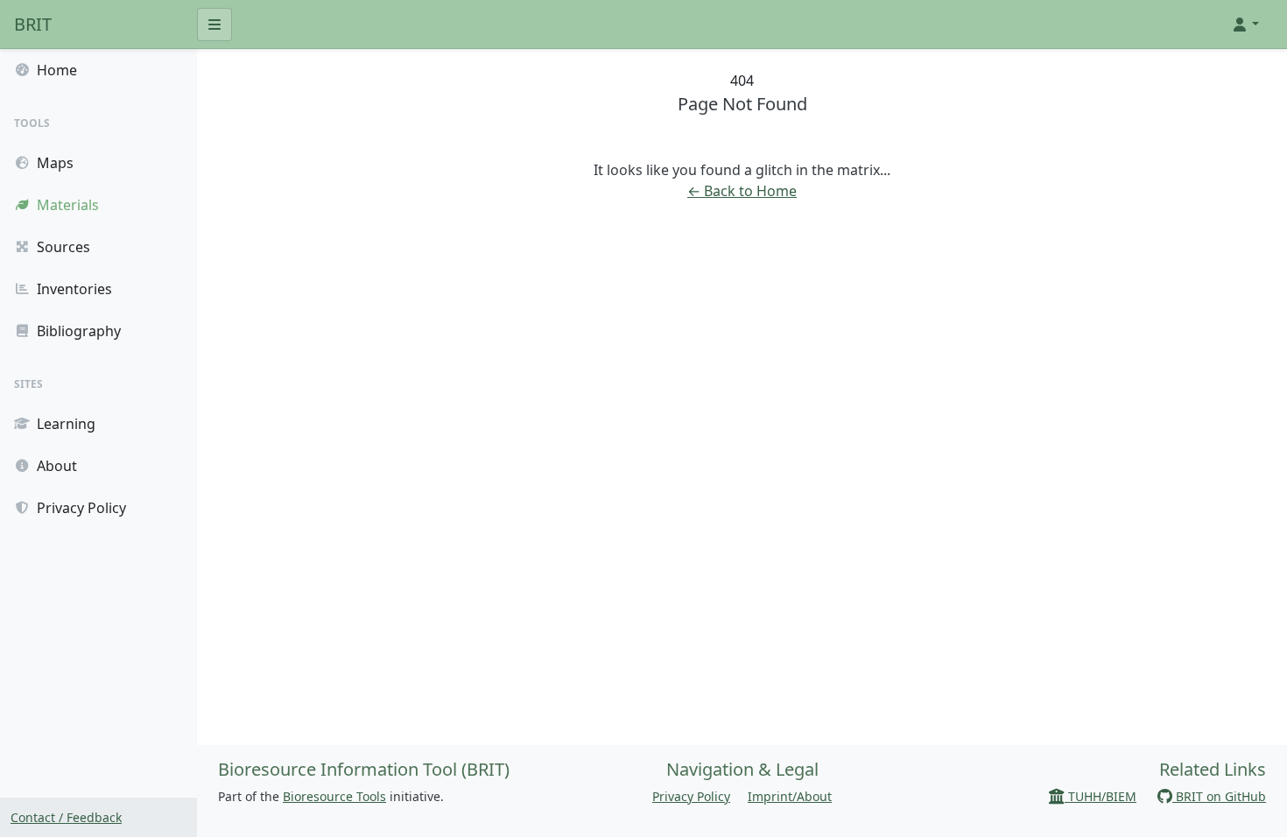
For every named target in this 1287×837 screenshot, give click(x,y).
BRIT (33, 24)
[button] (1245, 24)
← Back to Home (742, 190)
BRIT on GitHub (1219, 796)
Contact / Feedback (66, 817)
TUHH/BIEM (1100, 796)
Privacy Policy (691, 796)
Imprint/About (790, 796)
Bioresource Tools (334, 796)
